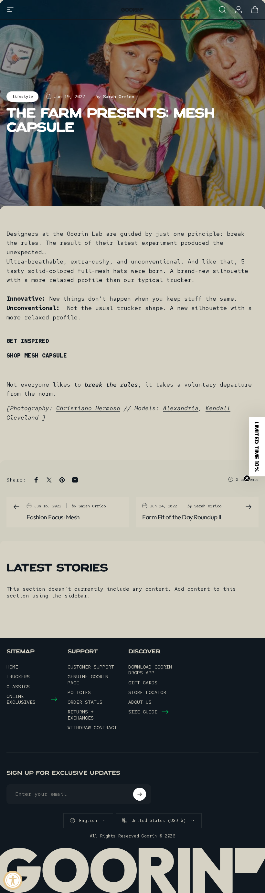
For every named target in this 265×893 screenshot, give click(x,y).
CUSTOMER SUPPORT (91, 667)
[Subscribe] (139, 794)
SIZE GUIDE (142, 712)
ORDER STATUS (85, 702)
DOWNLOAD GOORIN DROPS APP (150, 670)
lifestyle (22, 96)
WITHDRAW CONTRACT (92, 728)
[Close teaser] (247, 478)
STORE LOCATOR (147, 692)
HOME (12, 667)
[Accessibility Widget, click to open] (12, 880)
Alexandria (180, 408)
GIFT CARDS (142, 683)
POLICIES (79, 692)
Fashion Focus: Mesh (53, 517)
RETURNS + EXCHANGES (81, 715)
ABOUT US (140, 702)
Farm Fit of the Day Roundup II (181, 517)
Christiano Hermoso (88, 408)
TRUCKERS (18, 677)
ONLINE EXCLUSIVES (21, 699)
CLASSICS (18, 687)
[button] (257, 446)
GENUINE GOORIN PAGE (88, 679)
